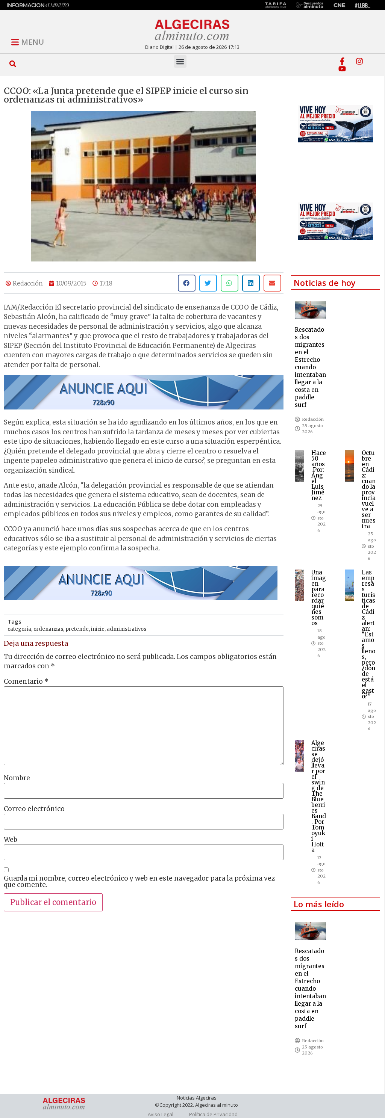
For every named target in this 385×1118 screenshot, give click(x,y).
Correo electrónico (34, 809)
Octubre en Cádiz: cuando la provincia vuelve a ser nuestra (369, 489)
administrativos (126, 629)
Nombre (17, 778)
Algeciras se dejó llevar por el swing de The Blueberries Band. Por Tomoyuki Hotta (318, 796)
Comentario (26, 681)
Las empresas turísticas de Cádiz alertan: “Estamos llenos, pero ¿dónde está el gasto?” (368, 634)
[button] (13, 63)
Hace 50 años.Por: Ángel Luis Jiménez (318, 475)
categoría (19, 629)
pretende (77, 629)
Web (10, 840)
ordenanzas (48, 629)
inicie (98, 629)
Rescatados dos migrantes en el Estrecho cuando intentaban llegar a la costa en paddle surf (310, 367)
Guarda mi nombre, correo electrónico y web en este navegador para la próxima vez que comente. (139, 881)
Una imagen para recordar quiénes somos (318, 598)
